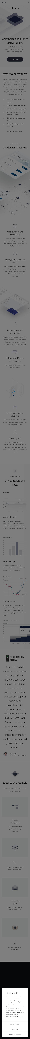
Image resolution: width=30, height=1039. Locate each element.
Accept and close (15, 1024)
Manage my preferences (15, 1034)
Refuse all (15, 1029)
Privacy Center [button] (19, 1016)
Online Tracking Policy (18, 1012)
